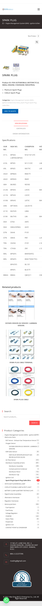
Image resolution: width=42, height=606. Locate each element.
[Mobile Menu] (39, 9)
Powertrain (9, 522)
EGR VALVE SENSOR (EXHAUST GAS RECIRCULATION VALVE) (20, 456)
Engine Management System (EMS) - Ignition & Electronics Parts (20, 436)
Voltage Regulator (11, 513)
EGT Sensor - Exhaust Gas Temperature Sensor (21, 440)
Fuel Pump (9, 510)
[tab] (21, 123)
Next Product (32, 36)
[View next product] (38, 36)
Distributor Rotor (14, 472)
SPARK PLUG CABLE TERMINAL (21, 362)
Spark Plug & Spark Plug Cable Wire (18, 480)
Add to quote (10, 111)
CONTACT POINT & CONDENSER (16, 528)
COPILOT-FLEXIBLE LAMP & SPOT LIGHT (18, 487)
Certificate (21, 129)
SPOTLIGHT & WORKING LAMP (15, 484)
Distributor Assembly (16, 466)
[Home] (3, 23)
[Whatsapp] (6, 600)
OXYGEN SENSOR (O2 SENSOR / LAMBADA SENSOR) (21, 324)
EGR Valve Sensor (11, 452)
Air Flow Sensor (11, 460)
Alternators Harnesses (12, 497)
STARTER (8, 516)
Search (34, 423)
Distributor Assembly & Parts (15, 463)
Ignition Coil (10, 477)
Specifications (21, 123)
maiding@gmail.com (18, 561)
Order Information (21, 134)
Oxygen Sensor (11, 443)
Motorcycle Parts (10, 504)
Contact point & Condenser (18, 469)
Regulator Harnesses (11, 501)
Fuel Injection (10, 507)
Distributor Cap (14, 475)
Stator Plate (9, 519)
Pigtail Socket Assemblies (13, 494)
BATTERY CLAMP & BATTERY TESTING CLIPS (19, 491)
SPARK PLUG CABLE (21, 399)
